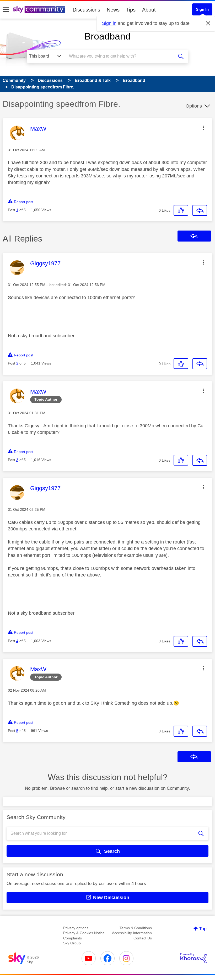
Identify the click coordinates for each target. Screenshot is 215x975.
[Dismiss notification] (208, 23)
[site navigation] (6, 9)
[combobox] (120, 56)
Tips (131, 10)
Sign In (202, 9)
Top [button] (203, 928)
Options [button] (194, 106)
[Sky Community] (39, 9)
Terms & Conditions (136, 928)
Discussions (86, 10)
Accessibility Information (132, 933)
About (149, 10)
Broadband (107, 36)
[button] (203, 127)
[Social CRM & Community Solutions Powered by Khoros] (193, 958)
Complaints (72, 938)
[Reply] (199, 210)
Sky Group (72, 943)
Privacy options (75, 928)
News (113, 10)
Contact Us (142, 938)
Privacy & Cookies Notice (84, 933)
